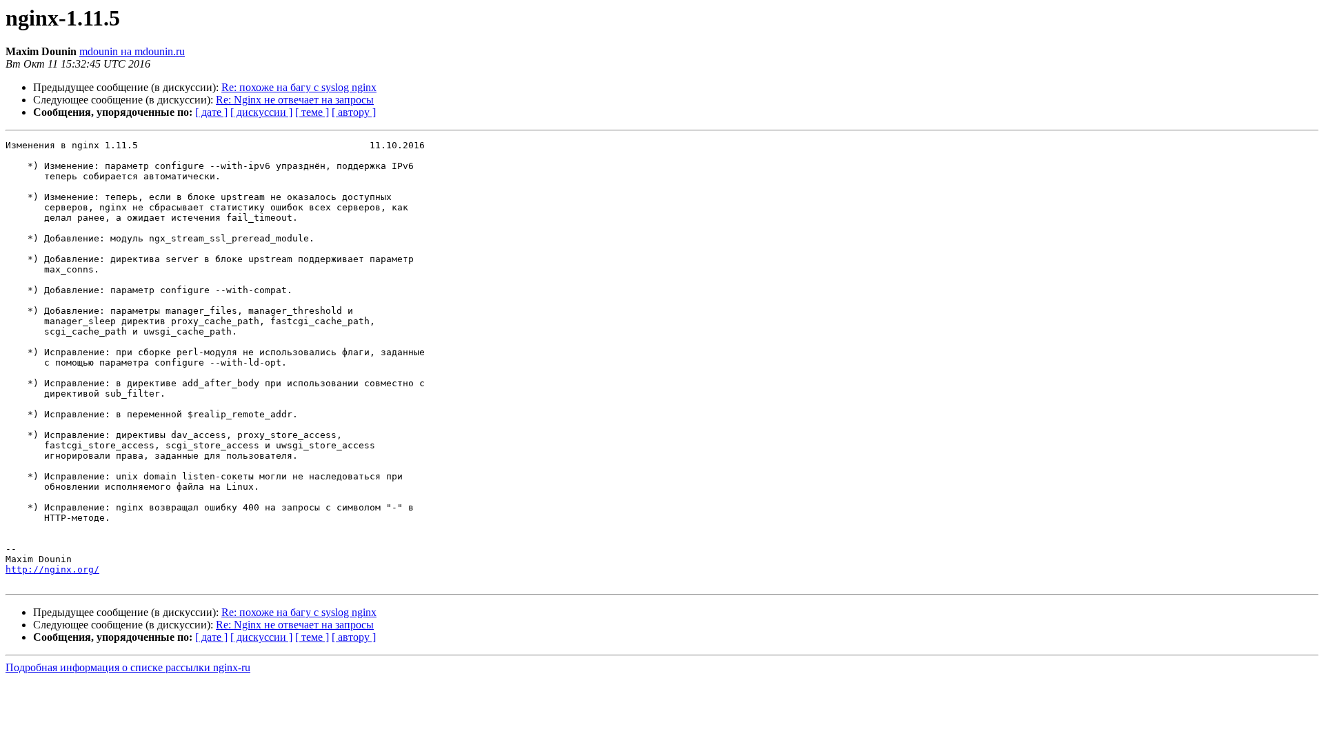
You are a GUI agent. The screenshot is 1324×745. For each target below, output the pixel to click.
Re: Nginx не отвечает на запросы (295, 100)
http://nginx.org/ (52, 569)
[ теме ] (312, 112)
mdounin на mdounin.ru (132, 51)
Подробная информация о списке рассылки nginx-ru (128, 667)
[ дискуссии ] (261, 112)
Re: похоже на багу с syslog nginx (299, 87)
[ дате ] (211, 112)
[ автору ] (354, 112)
